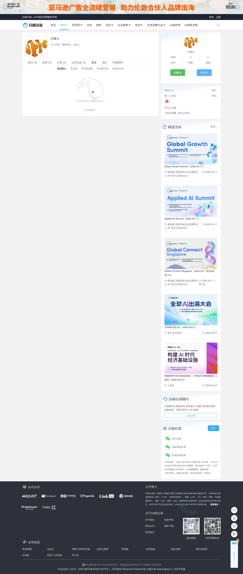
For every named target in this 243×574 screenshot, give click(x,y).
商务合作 (150, 525)
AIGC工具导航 (54, 555)
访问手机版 (179, 569)
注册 (218, 17)
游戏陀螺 (27, 549)
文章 (61, 62)
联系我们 (150, 532)
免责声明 (168, 519)
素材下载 (168, 525)
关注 (94, 62)
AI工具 (75, 555)
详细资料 (117, 62)
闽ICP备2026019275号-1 (97, 569)
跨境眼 (125, 549)
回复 (46, 62)
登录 (211, 17)
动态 (104, 62)
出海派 (25, 555)
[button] (65, 25)
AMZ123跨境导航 (81, 549)
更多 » (214, 90)
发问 (32, 62)
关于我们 (150, 519)
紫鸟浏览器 (201, 549)
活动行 (50, 549)
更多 (213, 126)
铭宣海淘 (175, 549)
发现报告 (151, 549)
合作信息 (78, 62)
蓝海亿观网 (102, 549)
